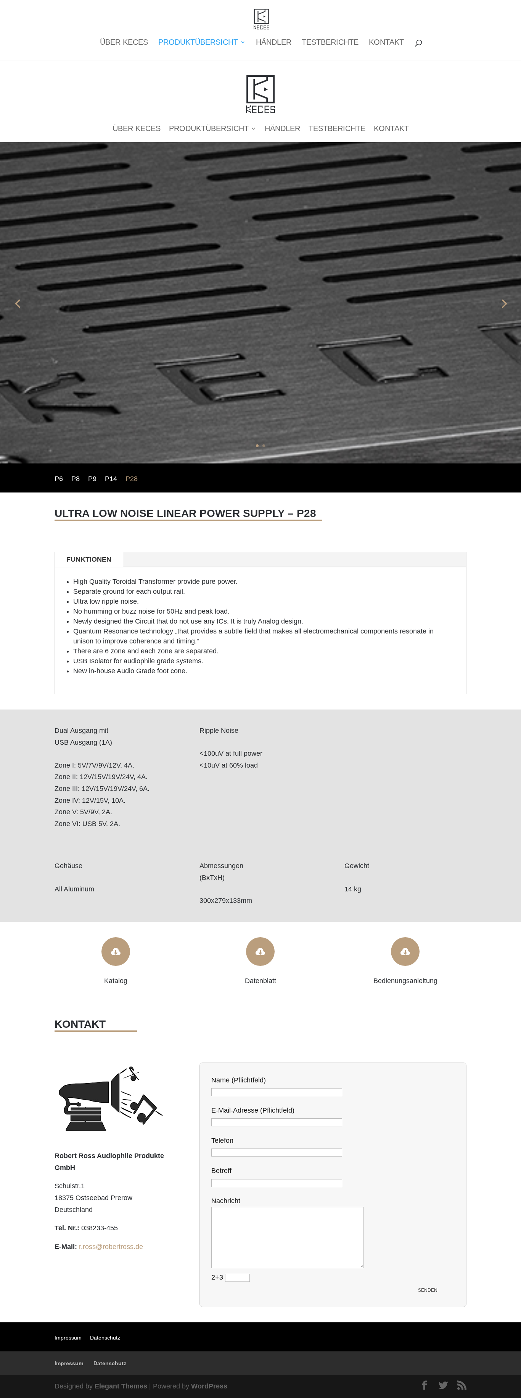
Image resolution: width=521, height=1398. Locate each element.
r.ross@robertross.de (111, 1247)
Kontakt (386, 42)
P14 (111, 479)
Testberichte (330, 42)
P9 (92, 479)
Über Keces (124, 42)
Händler (273, 42)
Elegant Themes (121, 1386)
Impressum (68, 1338)
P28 (131, 479)
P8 (75, 479)
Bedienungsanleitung (405, 981)
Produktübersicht (198, 42)
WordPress (209, 1386)
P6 (59, 479)
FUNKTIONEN (88, 559)
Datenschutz (105, 1338)
